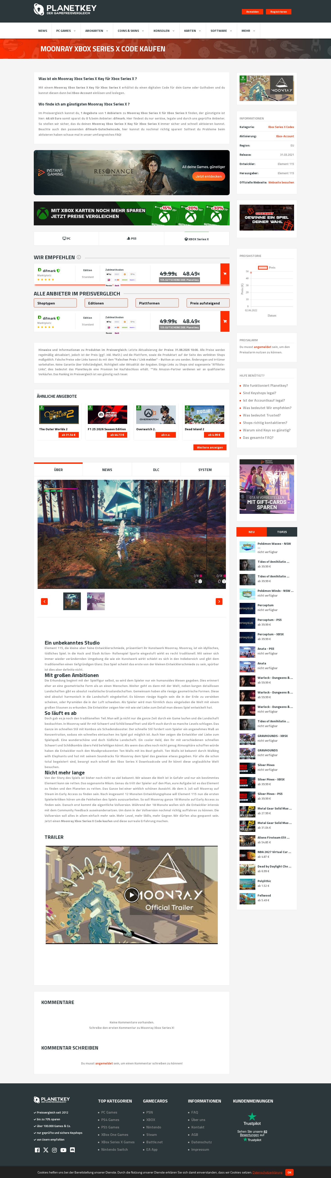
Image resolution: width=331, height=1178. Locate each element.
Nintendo (153, 1127)
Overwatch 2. (146, 429)
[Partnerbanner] (267, 218)
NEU (252, 531)
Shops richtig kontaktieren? (265, 422)
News (42, 30)
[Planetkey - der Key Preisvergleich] (65, 16)
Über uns (198, 1119)
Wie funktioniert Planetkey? (265, 385)
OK (289, 1172)
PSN (149, 1112)
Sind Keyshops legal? (259, 393)
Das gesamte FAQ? (258, 437)
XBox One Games (114, 1134)
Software (219, 30)
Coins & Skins (128, 30)
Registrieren (278, 11)
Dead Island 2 (194, 429)
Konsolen (162, 30)
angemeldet (262, 346)
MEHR (246, 30)
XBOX (150, 1119)
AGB (194, 1134)
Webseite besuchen (281, 182)
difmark (49, 270)
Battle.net (154, 1142)
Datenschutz (201, 1142)
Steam (151, 1134)
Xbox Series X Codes (281, 127)
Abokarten (94, 30)
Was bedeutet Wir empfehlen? (267, 407)
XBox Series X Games (118, 1142)
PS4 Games (110, 1119)
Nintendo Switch (114, 1149)
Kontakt (197, 1127)
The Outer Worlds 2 (53, 429)
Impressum (200, 1149)
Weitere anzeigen (210, 447)
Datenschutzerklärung (267, 1172)
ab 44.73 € (117, 434)
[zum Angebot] (224, 273)
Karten (190, 30)
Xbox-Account (285, 136)
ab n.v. (165, 434)
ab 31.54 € (68, 434)
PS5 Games (110, 1127)
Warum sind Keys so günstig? (266, 430)
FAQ (194, 1112)
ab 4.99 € (214, 434)
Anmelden (252, 11)
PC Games (63, 30)
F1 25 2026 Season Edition (107, 429)
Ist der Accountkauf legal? (264, 400)
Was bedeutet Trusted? (262, 415)
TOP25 (282, 531)
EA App (151, 1149)
